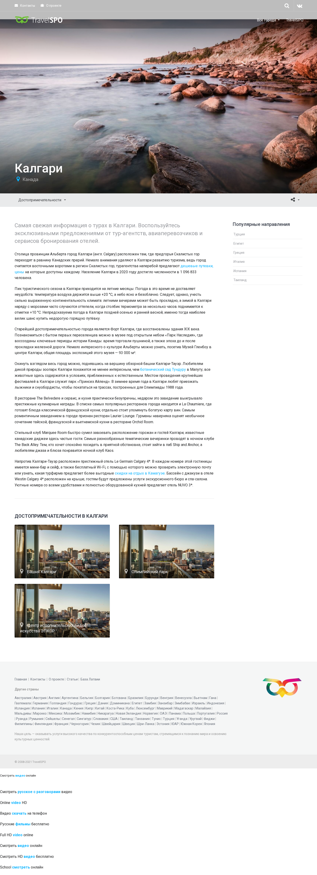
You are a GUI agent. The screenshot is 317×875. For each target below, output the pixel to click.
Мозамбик (72, 713)
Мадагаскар (184, 708)
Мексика (55, 713)
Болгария (102, 698)
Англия (54, 698)
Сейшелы (52, 719)
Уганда (181, 719)
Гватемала (23, 703)
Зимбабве (182, 703)
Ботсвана (119, 698)
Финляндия (43, 724)
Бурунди (151, 698)
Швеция (128, 724)
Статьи (72, 679)
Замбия (150, 703)
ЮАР (175, 724)
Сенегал (68, 719)
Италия (239, 261)
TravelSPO (294, 20)
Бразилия (135, 698)
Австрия (39, 698)
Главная (21, 679)
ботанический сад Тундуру (163, 369)
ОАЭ (163, 713)
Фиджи (209, 719)
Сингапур (84, 719)
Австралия (23, 698)
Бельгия (86, 698)
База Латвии (90, 679)
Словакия (100, 719)
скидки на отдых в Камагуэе (140, 473)
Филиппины (23, 724)
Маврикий (164, 708)
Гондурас (75, 703)
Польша (189, 713)
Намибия (89, 713)
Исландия (22, 708)
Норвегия (150, 713)
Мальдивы (23, 713)
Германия (40, 703)
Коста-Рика (115, 708)
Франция (61, 724)
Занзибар (165, 703)
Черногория (79, 724)
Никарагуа (106, 713)
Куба (130, 708)
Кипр (89, 708)
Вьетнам (200, 698)
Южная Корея (191, 724)
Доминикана (120, 703)
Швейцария (111, 724)
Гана (212, 698)
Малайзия (203, 708)
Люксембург (145, 708)
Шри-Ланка (145, 724)
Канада (30, 179)
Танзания (142, 719)
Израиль (198, 703)
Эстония (162, 724)
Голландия (58, 703)
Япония (209, 724)
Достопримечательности (40, 200)
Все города (266, 20)
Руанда (21, 719)
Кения (78, 708)
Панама (175, 713)
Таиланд (240, 280)
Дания (103, 703)
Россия (222, 713)
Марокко (40, 713)
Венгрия (166, 698)
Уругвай (195, 719)
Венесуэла (183, 698)
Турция (239, 234)
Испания (239, 271)
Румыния (36, 719)
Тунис (156, 719)
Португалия (206, 713)
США (114, 719)
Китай (99, 708)
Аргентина (70, 698)
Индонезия (215, 703)
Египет (238, 243)
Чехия (95, 724)
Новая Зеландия (128, 713)
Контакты (27, 5)
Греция (238, 252)
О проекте (53, 5)
